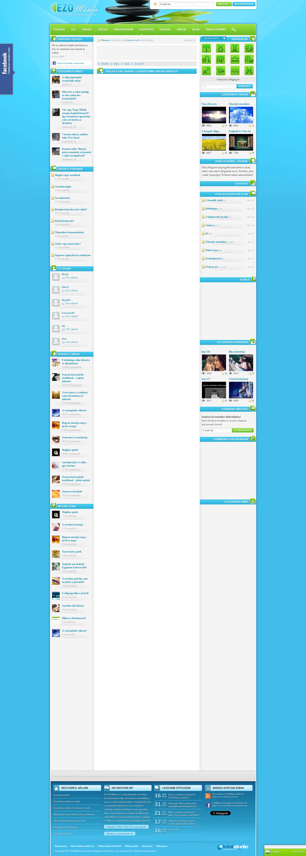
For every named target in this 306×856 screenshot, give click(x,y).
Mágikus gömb (70, 449)
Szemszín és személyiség (74, 437)
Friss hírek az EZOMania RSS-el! (228, 795)
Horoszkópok (123, 29)
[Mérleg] (235, 59)
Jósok (126, 63)
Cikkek (87, 29)
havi (83, 821)
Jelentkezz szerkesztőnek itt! (119, 833)
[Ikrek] (235, 48)
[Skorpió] (248, 59)
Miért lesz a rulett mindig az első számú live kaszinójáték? (75, 95)
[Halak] (248, 69)
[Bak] (221, 69)
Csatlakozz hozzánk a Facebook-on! (230, 804)
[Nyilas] (208, 69)
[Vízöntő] (235, 69)
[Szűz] (221, 59)
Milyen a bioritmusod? (74, 618)
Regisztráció (244, 4)
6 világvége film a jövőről (75, 593)
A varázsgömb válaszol (74, 410)
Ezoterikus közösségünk (65, 827)
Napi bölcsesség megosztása (70, 63)
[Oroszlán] (208, 59)
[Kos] (208, 48)
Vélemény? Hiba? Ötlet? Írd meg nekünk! (126, 826)
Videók (181, 29)
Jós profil (139, 63)
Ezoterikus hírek (62, 795)
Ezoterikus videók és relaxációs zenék (72, 808)
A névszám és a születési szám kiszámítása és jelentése (74, 396)
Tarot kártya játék (72, 551)
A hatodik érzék (132, 40)
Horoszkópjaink (62, 821)
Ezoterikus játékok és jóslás (67, 801)
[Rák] (248, 48)
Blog (195, 29)
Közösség (146, 29)
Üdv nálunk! (72, 277)
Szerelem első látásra (73, 605)
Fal (73, 29)
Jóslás (103, 29)
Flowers (105, 40)
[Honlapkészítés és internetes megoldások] (232, 849)
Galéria (165, 29)
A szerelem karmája (72, 524)
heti (78, 821)
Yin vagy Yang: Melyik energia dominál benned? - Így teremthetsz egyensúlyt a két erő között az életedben (76, 116)
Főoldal (104, 63)
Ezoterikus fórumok (63, 833)
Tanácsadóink (215, 29)
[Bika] (221, 48)
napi (73, 821)
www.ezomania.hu (124, 851)
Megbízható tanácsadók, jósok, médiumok (74, 814)
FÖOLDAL (59, 29)
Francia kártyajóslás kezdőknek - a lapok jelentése (73, 378)
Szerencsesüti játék (72, 491)
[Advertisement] (71, 707)
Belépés (224, 4)
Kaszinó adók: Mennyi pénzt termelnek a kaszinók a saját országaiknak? (76, 152)
